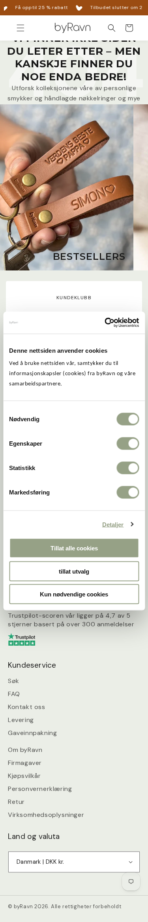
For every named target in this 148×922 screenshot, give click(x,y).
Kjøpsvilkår (24, 776)
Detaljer (113, 524)
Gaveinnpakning (32, 733)
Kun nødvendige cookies (74, 594)
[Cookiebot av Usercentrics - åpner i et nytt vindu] (105, 323)
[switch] (127, 443)
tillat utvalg (74, 571)
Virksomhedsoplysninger (46, 815)
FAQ (14, 694)
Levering (21, 720)
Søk (13, 681)
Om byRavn (25, 750)
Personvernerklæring (40, 789)
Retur (16, 802)
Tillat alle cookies (74, 548)
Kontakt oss (26, 707)
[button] (20, 28)
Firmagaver (25, 763)
